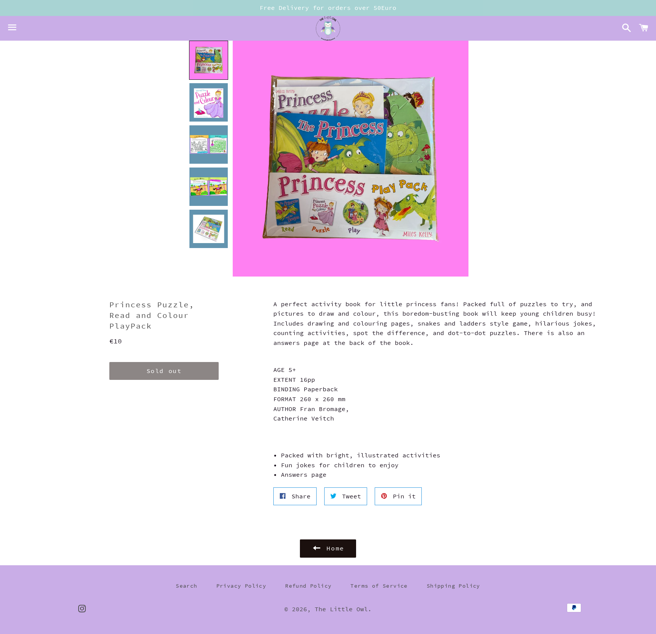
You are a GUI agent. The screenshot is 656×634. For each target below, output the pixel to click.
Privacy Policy (241, 585)
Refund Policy (308, 585)
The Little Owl (341, 609)
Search (186, 585)
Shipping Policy (453, 585)
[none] (208, 60)
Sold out (164, 371)
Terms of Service (378, 585)
